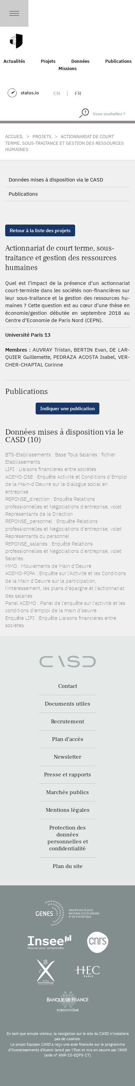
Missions (67, 68)
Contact (67, 686)
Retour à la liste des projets (40, 230)
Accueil (14, 137)
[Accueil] (16, 41)
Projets (48, 61)
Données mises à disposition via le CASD (56, 179)
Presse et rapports (67, 774)
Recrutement (67, 721)
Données (80, 61)
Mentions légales (68, 810)
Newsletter (67, 757)
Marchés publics (67, 792)
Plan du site (68, 866)
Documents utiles (67, 704)
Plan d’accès (67, 739)
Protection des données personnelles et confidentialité (67, 838)
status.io (30, 93)
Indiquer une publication (67, 408)
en (56, 93)
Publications (23, 194)
